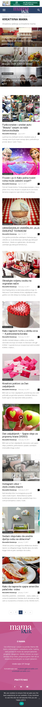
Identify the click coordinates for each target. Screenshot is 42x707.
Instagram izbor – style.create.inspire (12, 485)
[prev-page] (11, 612)
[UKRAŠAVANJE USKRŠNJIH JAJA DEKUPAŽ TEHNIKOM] (21, 211)
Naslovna (5, 16)
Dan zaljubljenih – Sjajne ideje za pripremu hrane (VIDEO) (20, 435)
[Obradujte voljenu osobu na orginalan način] (21, 264)
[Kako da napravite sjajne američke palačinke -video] (21, 570)
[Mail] (21, 687)
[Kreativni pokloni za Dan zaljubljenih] (21, 367)
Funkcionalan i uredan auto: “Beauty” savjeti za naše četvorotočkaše (17, 127)
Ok (22, 703)
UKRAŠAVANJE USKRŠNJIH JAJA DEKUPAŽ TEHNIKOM (21, 229)
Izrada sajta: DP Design (21, 664)
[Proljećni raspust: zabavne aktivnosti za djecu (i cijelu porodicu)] (21, 40)
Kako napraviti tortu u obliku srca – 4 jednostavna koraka (20, 332)
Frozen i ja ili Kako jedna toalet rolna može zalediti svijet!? (18, 179)
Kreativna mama (16, 16)
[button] (4, 10)
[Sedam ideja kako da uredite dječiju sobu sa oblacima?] (21, 520)
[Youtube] (27, 687)
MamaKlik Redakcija (9, 133)
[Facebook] (14, 687)
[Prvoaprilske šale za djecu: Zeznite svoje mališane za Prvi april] (21, 80)
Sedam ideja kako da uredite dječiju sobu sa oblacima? (17, 538)
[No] (39, 698)
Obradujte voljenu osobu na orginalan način (16, 282)
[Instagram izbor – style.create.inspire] (21, 467)
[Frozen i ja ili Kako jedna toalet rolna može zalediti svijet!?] (21, 161)
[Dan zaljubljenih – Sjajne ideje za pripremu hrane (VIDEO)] (21, 417)
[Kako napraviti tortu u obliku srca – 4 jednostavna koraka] (21, 314)
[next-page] (30, 612)
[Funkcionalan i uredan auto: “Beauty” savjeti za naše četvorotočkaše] (21, 108)
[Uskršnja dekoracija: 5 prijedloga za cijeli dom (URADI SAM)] (21, 60)
